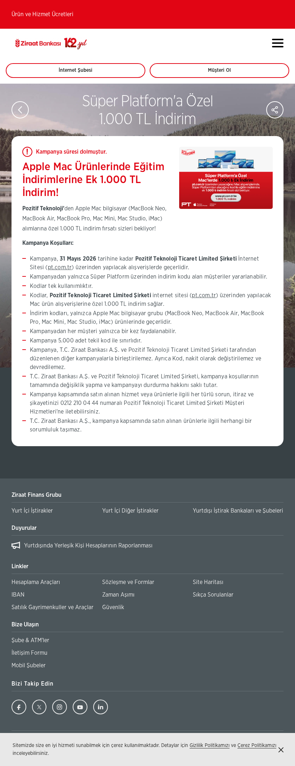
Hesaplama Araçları (36, 582)
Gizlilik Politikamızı (210, 745)
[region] (147, 547)
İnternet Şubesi (79, 73)
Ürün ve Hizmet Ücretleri (42, 14)
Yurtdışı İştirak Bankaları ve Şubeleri (238, 511)
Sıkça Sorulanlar (213, 595)
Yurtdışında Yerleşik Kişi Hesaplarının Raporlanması (88, 545)
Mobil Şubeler (29, 665)
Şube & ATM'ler (30, 640)
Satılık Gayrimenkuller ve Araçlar (53, 607)
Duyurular (24, 528)
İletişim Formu (29, 653)
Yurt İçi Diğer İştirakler (130, 511)
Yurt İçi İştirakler (32, 511)
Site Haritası (208, 582)
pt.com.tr (60, 267)
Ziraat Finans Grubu (37, 495)
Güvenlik (113, 607)
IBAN (18, 595)
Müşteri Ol (226, 73)
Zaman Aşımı (118, 595)
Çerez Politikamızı (256, 745)
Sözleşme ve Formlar (128, 582)
